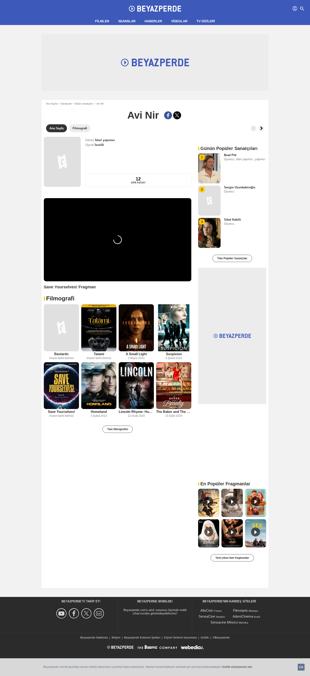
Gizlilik (205, 637)
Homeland (99, 412)
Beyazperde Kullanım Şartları (142, 637)
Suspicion (174, 354)
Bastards (61, 354)
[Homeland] (98, 385)
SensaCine (207, 616)
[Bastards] (61, 327)
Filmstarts (240, 610)
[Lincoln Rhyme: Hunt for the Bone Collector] (136, 385)
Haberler (153, 21)
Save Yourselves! (61, 412)
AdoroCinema (243, 616)
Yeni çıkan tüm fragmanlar (232, 557)
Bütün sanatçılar (84, 103)
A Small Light (136, 354)
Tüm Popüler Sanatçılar (232, 258)
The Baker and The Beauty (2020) (173, 412)
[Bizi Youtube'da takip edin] (62, 613)
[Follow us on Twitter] (87, 613)
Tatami (99, 354)
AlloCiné (206, 610)
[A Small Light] (136, 327)
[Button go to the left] (253, 128)
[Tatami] (98, 327)
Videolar (179, 21)
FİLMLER (102, 21)
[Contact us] (99, 613)
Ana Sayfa (51, 103)
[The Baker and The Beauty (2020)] (173, 385)
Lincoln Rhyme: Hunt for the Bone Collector (136, 412)
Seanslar (126, 21)
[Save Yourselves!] (61, 385)
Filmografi (60, 298)
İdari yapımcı (105, 140)
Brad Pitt (230, 155)
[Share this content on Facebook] (168, 115)
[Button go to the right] (261, 128)
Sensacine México (224, 622)
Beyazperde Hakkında (94, 637)
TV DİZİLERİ (206, 21)
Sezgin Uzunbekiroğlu (239, 187)
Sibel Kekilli (232, 219)
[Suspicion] (173, 327)
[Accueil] (155, 8)
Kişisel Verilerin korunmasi (180, 637)
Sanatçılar (66, 103)
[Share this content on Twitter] (177, 115)
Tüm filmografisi (117, 429)
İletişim (116, 637)
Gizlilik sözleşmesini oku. (237, 667)
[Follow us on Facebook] (74, 613)
